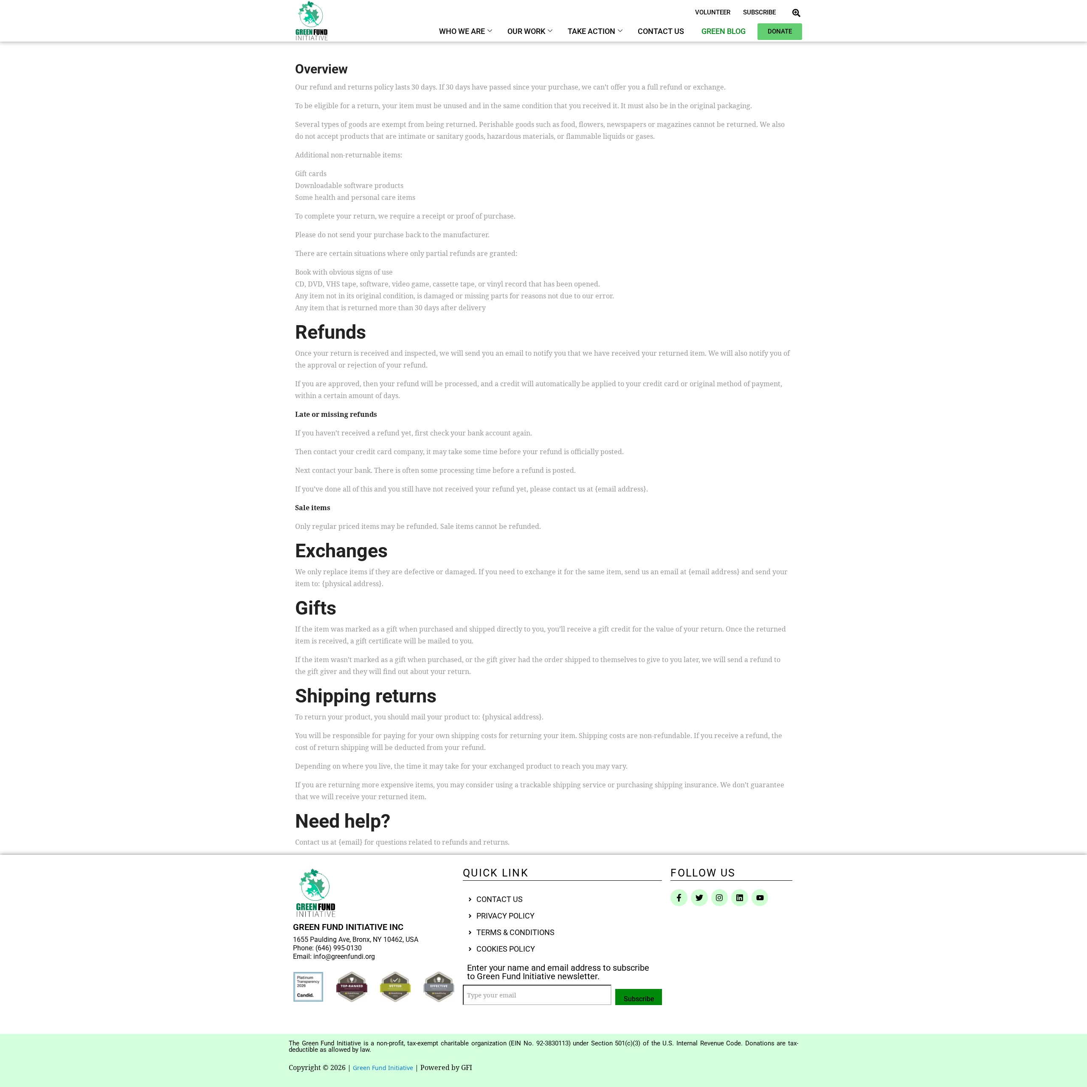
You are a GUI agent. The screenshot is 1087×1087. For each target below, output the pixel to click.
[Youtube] (760, 897)
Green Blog (723, 31)
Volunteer (712, 12)
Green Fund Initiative (383, 1068)
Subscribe (759, 12)
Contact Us (661, 31)
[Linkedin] (739, 897)
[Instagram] (719, 897)
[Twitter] (699, 897)
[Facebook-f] (678, 897)
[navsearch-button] (796, 12)
